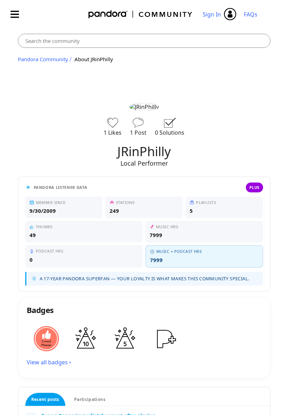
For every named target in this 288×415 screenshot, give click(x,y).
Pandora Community (140, 14)
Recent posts (45, 399)
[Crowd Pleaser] (46, 338)
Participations (89, 399)
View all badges (47, 362)
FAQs (250, 14)
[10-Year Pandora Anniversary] (85, 338)
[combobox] (144, 41)
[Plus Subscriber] (164, 338)
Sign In (212, 14)
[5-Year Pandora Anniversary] (125, 338)
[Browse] (18, 14)
